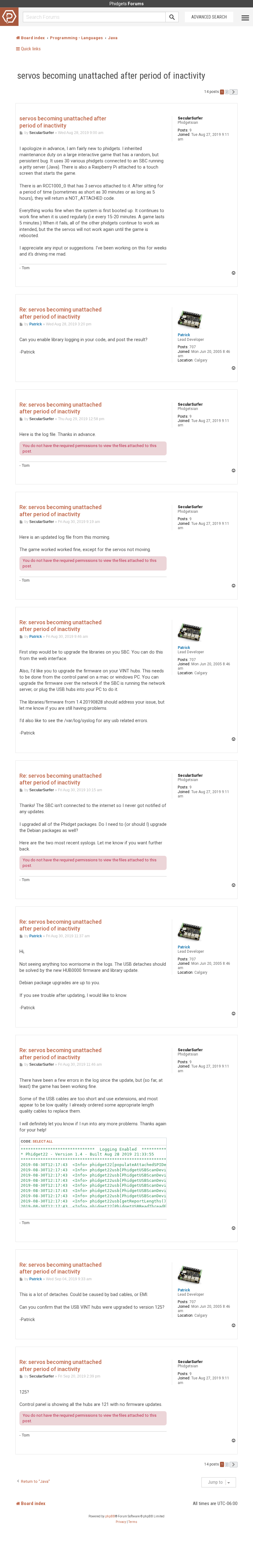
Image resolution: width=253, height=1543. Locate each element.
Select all (42, 1141)
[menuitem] (121, 1522)
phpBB (110, 1516)
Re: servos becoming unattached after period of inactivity (60, 313)
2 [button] (226, 92)
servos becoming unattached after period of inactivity (111, 75)
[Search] (172, 17)
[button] (234, 92)
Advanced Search (209, 17)
